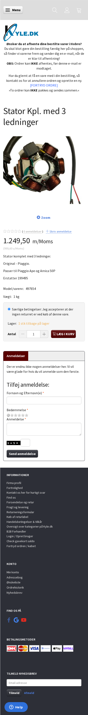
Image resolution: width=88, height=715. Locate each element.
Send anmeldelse (22, 454)
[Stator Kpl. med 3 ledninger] (44, 168)
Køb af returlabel (17, 517)
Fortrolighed (15, 488)
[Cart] (79, 10)
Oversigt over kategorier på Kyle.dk (30, 526)
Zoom (45, 217)
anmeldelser (32, 231)
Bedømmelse (16, 410)
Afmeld (29, 693)
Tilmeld (14, 693)
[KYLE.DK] (20, 31)
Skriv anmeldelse (60, 231)
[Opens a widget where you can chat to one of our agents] (16, 707)
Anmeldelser (16, 356)
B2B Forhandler (16, 531)
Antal (12, 334)
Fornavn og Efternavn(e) (24, 393)
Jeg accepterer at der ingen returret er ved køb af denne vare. (42, 311)
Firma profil (14, 483)
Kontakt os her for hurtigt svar (26, 492)
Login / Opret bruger (20, 536)
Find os (11, 497)
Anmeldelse (15, 419)
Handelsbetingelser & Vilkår (24, 522)
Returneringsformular (20, 512)
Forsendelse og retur (20, 502)
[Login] (67, 10)
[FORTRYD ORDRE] (44, 85)
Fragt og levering (18, 507)
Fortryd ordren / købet (21, 546)
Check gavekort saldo (21, 541)
